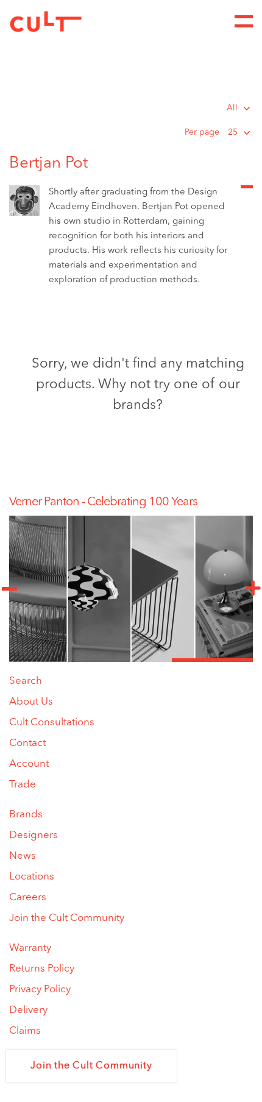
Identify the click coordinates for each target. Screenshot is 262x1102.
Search (25, 681)
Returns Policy (41, 969)
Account (29, 764)
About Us (31, 702)
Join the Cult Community (66, 918)
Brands (26, 814)
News (22, 856)
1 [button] (49, 660)
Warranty (30, 948)
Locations (31, 877)
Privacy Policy (40, 989)
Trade (22, 785)
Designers (33, 835)
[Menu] (244, 21)
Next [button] (253, 589)
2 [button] (130, 660)
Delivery (28, 1010)
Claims (25, 1031)
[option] (131, 502)
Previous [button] (9, 589)
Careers (27, 897)
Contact (27, 743)
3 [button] (212, 660)
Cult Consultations (51, 722)
